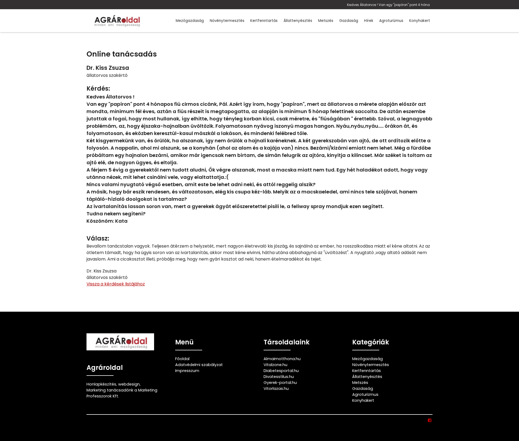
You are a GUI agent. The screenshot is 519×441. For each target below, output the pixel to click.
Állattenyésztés (298, 20)
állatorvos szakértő (107, 75)
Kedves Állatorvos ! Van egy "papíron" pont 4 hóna (388, 4)
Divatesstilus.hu (279, 376)
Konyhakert (419, 20)
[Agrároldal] (116, 20)
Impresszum (187, 370)
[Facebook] (430, 420)
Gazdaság (348, 20)
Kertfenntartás (264, 20)
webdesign (129, 384)
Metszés (325, 20)
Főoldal (182, 358)
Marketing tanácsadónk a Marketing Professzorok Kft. (121, 393)
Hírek (368, 20)
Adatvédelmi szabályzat (199, 364)
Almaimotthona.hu (282, 358)
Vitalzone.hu (275, 364)
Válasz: (97, 238)
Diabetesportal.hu (281, 370)
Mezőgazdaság (190, 20)
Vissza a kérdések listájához (115, 284)
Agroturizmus (391, 20)
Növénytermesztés (227, 20)
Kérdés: (98, 88)
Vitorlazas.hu (276, 388)
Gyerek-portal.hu (280, 382)
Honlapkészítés (101, 384)
